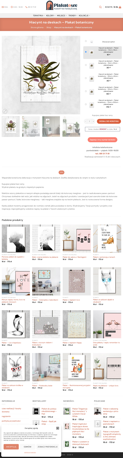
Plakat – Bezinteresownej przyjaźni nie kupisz (76, 386)
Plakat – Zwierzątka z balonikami (45, 300)
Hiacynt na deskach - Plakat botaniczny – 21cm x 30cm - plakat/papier (108, 63)
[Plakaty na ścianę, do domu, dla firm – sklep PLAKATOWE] (61, 6)
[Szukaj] (100, 7)
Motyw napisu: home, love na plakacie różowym (13, 301)
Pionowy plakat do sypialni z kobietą (13, 258)
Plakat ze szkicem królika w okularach (12, 386)
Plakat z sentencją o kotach (104, 257)
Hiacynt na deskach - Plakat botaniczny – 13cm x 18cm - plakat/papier (108, 50)
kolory (50, 15)
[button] (57, 428)
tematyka (38, 15)
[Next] (75, 75)
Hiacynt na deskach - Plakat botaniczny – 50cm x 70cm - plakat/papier (108, 89)
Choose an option (108, 42)
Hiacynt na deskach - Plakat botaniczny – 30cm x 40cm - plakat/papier (108, 76)
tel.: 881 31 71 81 (102, 153)
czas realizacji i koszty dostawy (11, 410)
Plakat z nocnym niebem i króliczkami (42, 344)
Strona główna (37, 27)
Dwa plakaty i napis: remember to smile (106, 344)
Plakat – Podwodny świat (42, 386)
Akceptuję (11, 447)
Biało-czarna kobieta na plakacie (45, 257)
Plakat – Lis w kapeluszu (11, 343)
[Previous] (6, 75)
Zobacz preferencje (48, 447)
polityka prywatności (30, 452)
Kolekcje (83, 15)
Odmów (27, 447)
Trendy (72, 15)
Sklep (48, 27)
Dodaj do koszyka (109, 121)
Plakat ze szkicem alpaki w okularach (103, 301)
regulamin (6, 416)
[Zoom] (5, 111)
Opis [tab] (61, 172)
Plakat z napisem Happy (72, 343)
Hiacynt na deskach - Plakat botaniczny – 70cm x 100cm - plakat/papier (108, 102)
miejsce (61, 15)
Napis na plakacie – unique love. (106, 386)
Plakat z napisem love (71, 300)
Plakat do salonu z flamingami (74, 257)
